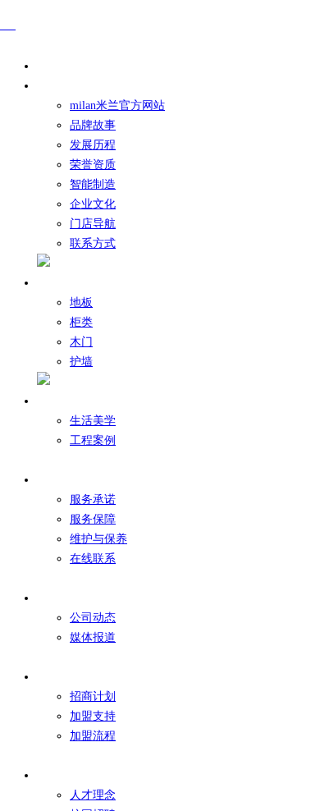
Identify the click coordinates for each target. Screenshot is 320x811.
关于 (56, 86)
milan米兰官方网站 (117, 105)
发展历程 (93, 145)
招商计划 (93, 696)
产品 (56, 283)
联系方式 (93, 243)
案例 (56, 401)
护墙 (81, 361)
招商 (56, 677)
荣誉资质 (93, 164)
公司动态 (93, 618)
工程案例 (93, 440)
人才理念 (93, 795)
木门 (81, 342)
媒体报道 (93, 637)
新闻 (56, 598)
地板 (81, 302)
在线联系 (93, 558)
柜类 (81, 322)
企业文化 (93, 204)
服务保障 (93, 519)
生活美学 (93, 421)
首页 (56, 66)
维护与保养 (98, 539)
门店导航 (93, 224)
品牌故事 (93, 125)
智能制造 (93, 184)
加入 (56, 775)
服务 (56, 480)
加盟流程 (93, 736)
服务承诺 (93, 499)
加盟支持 (93, 716)
